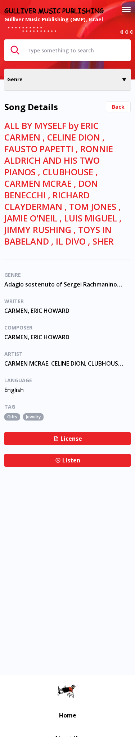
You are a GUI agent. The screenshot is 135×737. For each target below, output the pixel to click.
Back (118, 106)
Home (67, 715)
